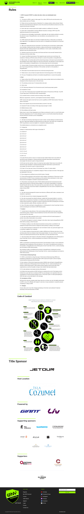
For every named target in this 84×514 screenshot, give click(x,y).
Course (24, 496)
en (76, 2)
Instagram (45, 496)
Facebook (45, 501)
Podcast (45, 498)
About (34, 2)
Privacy (24, 505)
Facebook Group (46, 494)
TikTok (44, 503)
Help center (62, 2)
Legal (24, 503)
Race (39, 2)
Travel (44, 2)
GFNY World (26, 498)
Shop (56, 2)
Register (51, 2)
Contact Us (25, 507)
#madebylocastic (62, 511)
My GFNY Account (27, 494)
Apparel (25, 501)
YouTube (45, 492)
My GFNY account (71, 2)
